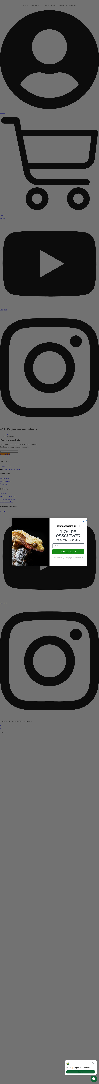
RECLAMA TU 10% (68, 552)
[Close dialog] (84, 520)
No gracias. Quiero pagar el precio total (68, 558)
